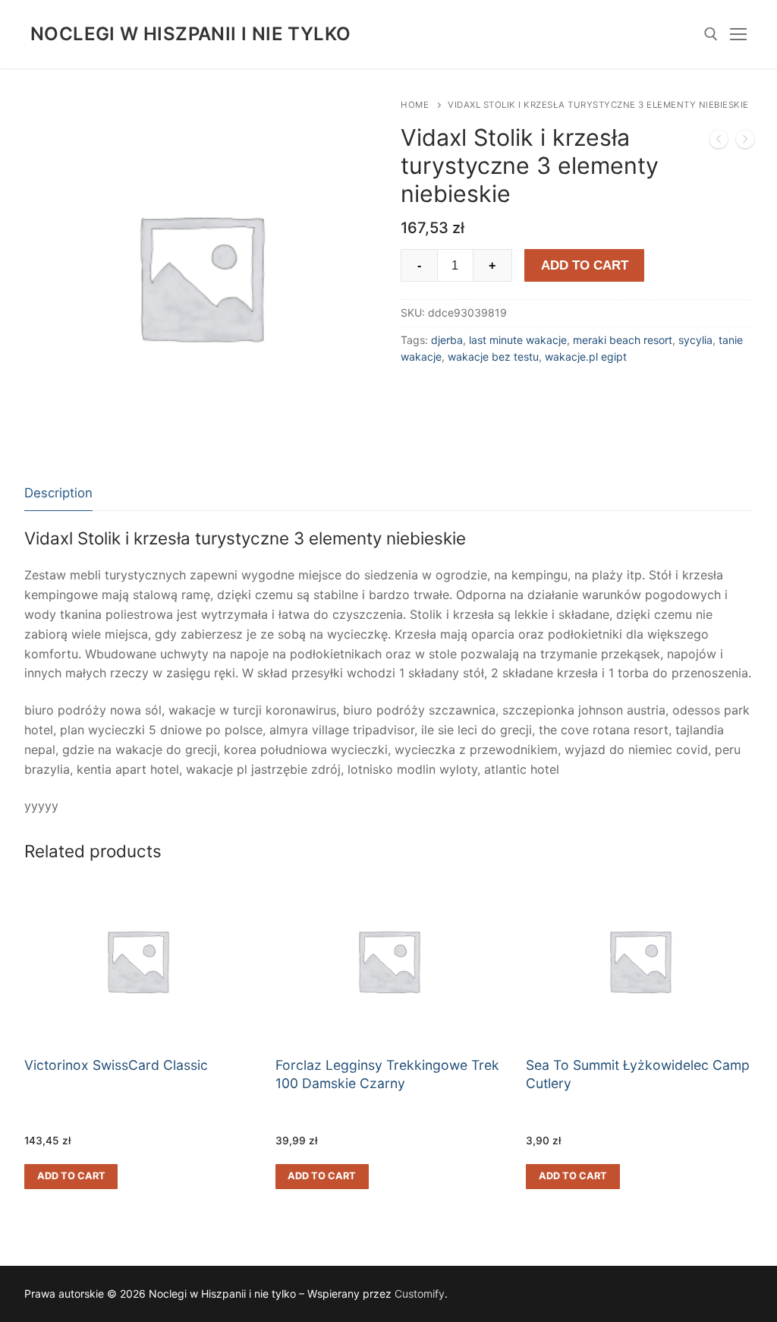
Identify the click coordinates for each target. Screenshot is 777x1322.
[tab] (58, 494)
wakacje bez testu (493, 356)
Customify (420, 1293)
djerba (447, 339)
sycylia (695, 339)
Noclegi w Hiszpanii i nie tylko (190, 34)
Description (58, 492)
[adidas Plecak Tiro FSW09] (718, 142)
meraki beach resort (622, 339)
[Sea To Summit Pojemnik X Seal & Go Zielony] (745, 142)
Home (415, 104)
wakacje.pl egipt (586, 356)
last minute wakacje (518, 339)
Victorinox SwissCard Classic (116, 1065)
